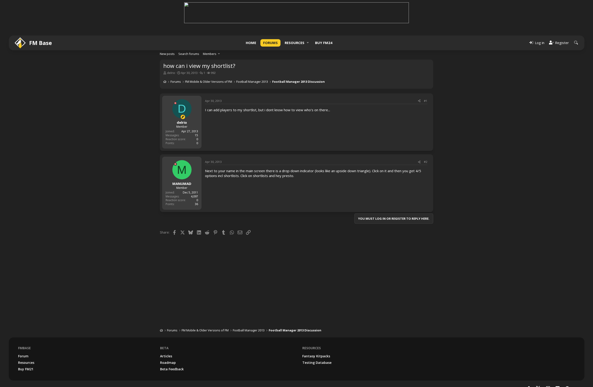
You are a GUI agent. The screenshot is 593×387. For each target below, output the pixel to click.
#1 (425, 101)
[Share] (419, 101)
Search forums (188, 54)
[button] (308, 42)
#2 (425, 162)
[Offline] (175, 103)
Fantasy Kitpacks (316, 356)
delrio (171, 73)
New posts (167, 54)
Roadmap (168, 362)
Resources (294, 42)
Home (251, 42)
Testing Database (316, 362)
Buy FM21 (25, 369)
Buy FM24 (323, 42)
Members (209, 54)
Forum (23, 356)
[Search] (576, 42)
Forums (270, 42)
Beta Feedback (172, 369)
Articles (166, 356)
